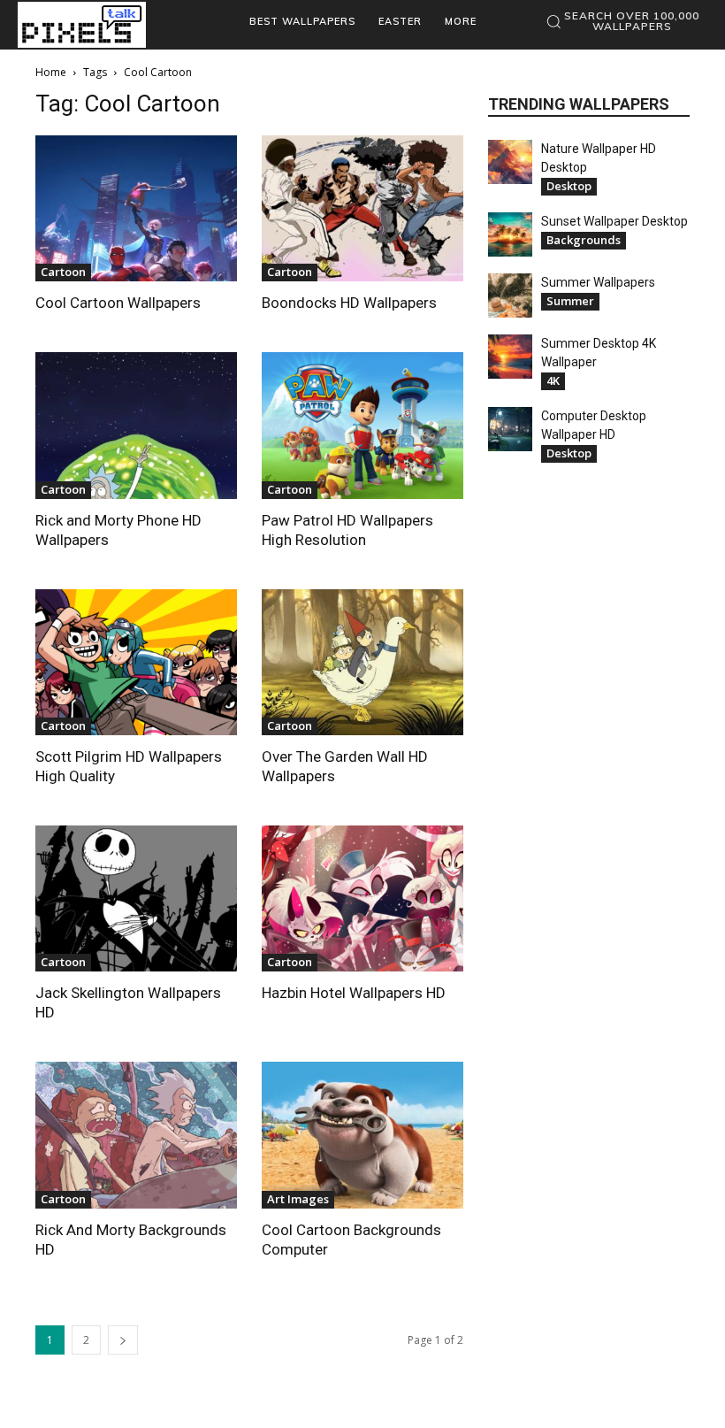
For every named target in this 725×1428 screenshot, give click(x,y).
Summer (570, 301)
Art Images (298, 1199)
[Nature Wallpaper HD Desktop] (510, 162)
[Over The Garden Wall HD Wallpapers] (362, 662)
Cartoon (63, 272)
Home (50, 72)
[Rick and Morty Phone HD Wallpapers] (136, 425)
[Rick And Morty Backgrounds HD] (136, 1135)
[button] (622, 21)
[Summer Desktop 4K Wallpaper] (510, 356)
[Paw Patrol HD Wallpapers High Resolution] (362, 425)
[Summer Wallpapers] (510, 295)
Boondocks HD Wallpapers (349, 302)
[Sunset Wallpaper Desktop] (510, 234)
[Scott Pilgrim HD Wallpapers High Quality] (136, 662)
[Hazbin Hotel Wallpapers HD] (362, 898)
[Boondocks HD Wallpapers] (362, 208)
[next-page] (123, 1340)
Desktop (568, 186)
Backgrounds (583, 240)
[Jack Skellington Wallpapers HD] (136, 898)
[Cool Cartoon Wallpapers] (136, 208)
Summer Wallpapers (598, 282)
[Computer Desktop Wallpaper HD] (510, 429)
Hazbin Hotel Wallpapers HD (354, 993)
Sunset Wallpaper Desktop (614, 221)
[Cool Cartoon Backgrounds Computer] (362, 1135)
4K (553, 380)
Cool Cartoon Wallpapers (118, 302)
